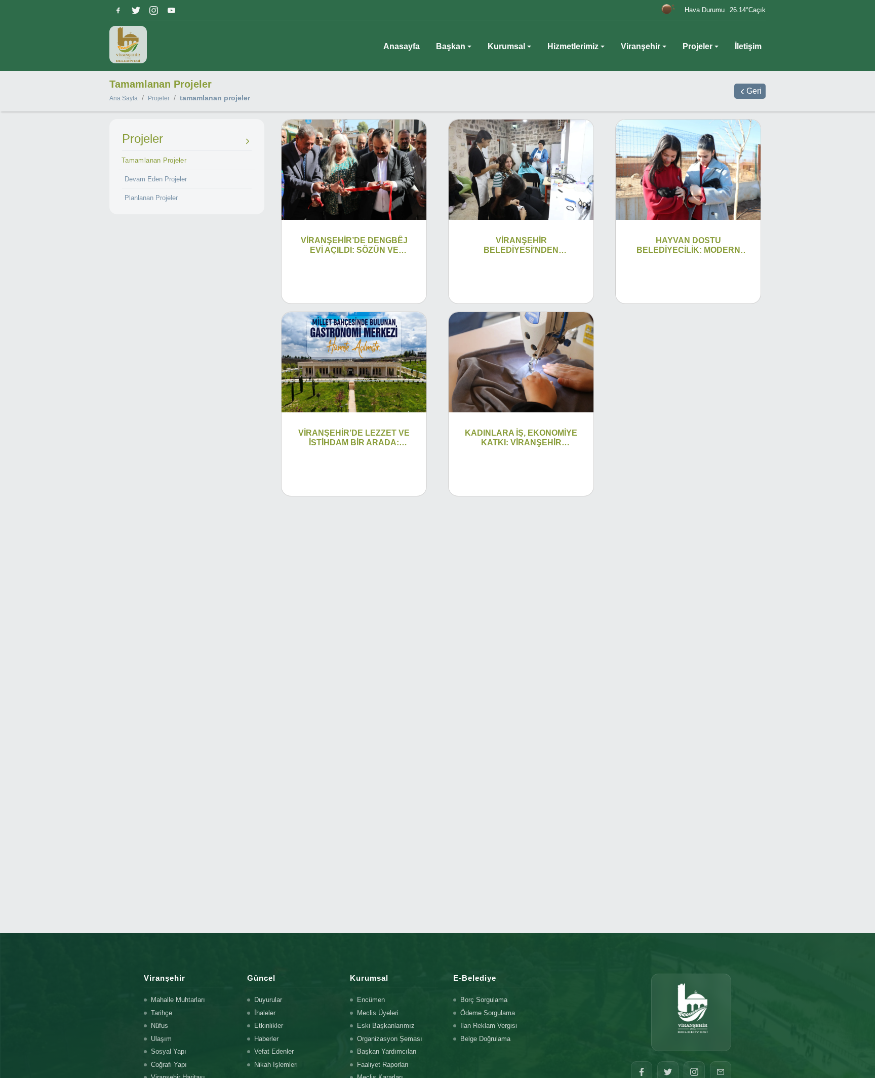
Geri (754, 91)
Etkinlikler (268, 1025)
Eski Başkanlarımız (386, 1025)
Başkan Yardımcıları (387, 1051)
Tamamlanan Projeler (154, 160)
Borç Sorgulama (483, 1000)
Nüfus (159, 1025)
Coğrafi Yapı (169, 1064)
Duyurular (268, 1000)
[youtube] (171, 10)
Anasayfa (401, 46)
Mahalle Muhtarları (178, 1000)
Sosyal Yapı (168, 1051)
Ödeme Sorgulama (487, 1013)
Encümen (371, 1000)
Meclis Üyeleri (378, 1013)
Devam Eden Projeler (156, 179)
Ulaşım (161, 1039)
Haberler (266, 1039)
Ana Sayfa (123, 98)
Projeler (697, 46)
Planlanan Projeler (151, 198)
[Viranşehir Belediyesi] (128, 44)
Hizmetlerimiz (573, 46)
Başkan (450, 46)
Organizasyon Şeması (389, 1039)
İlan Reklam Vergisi (488, 1025)
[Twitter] (136, 10)
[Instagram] (154, 10)
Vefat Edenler (274, 1051)
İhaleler (264, 1013)
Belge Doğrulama (485, 1039)
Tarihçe (161, 1013)
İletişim (748, 46)
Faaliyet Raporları (383, 1064)
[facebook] (118, 10)
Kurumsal (506, 46)
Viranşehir (640, 46)
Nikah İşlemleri (276, 1064)
